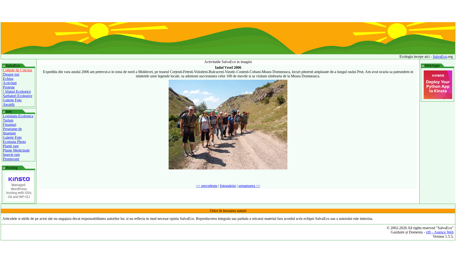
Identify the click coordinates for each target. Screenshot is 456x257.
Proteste (9, 87)
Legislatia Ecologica (18, 116)
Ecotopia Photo (14, 142)
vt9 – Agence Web (440, 232)
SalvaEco (440, 56)
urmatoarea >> (249, 186)
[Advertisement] (228, 11)
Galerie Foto (12, 100)
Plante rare (11, 146)
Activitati (10, 83)
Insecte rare (11, 155)
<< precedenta (206, 186)
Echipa (8, 79)
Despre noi (11, 74)
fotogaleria (228, 186)
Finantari (9, 125)
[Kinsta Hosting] (19, 200)
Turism (8, 120)
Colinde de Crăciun (17, 70)
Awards (8, 104)
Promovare (11, 159)
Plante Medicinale (16, 150)
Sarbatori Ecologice (17, 96)
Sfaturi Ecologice (17, 91)
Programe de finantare (12, 131)
